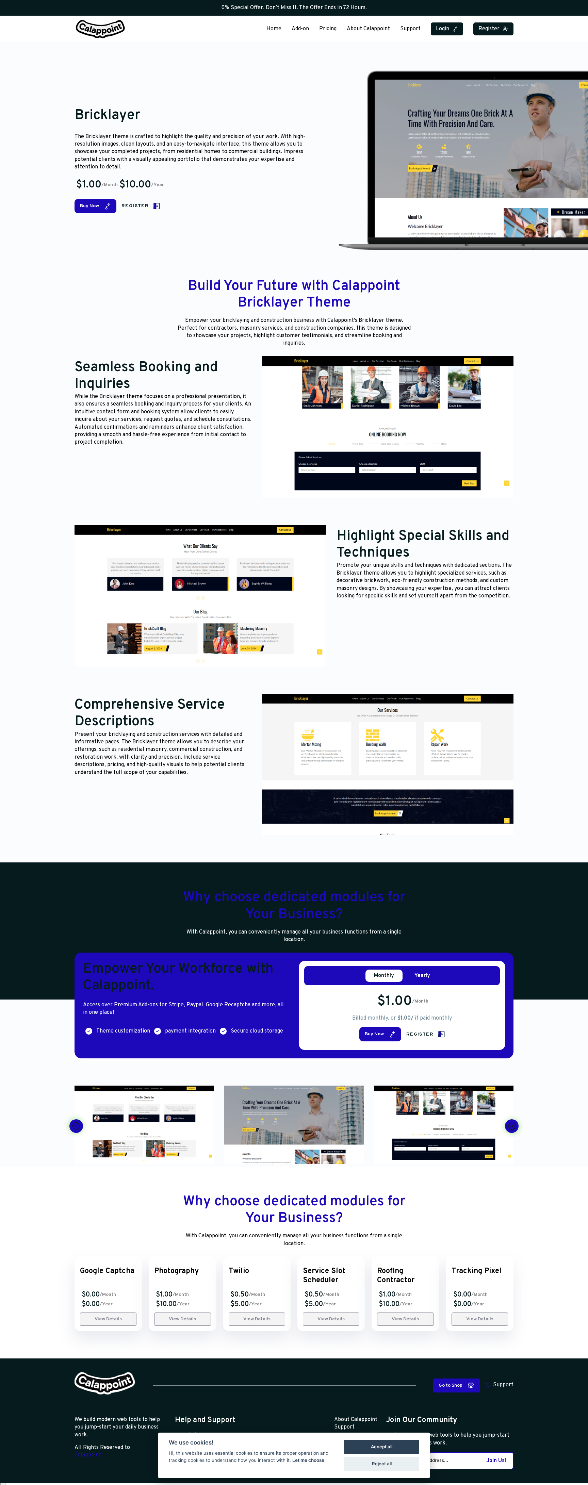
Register (489, 29)
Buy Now (89, 206)
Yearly (422, 975)
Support (410, 29)
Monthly (384, 975)
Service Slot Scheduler (324, 1276)
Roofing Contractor (395, 1276)
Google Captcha (107, 1271)
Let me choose (308, 1460)
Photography (176, 1271)
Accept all (381, 1446)
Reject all (382, 1463)
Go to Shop (450, 1385)
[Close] (2, 1484)
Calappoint (88, 1455)
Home (273, 29)
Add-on (300, 29)
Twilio (239, 1271)
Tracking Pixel (477, 1271)
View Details (108, 1319)
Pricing (328, 29)
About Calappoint (368, 29)
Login (442, 29)
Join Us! (496, 1460)
